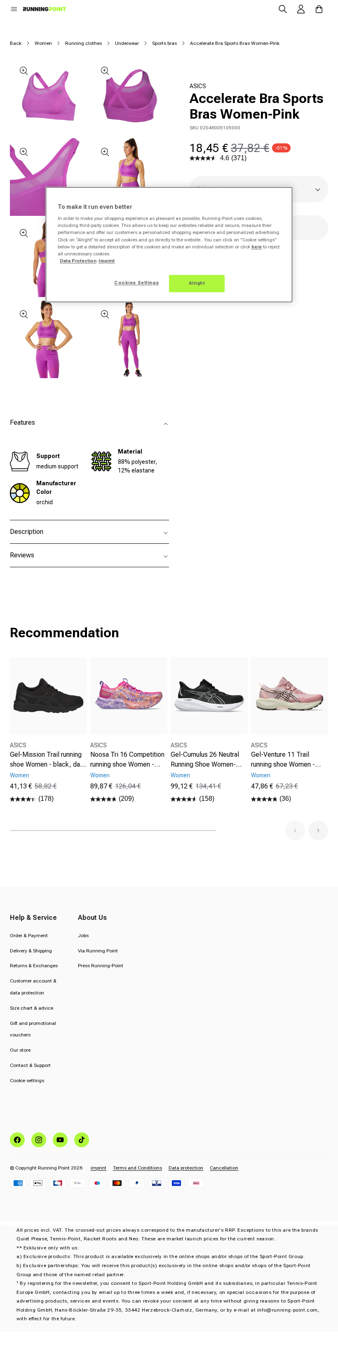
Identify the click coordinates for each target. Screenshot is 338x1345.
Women (43, 43)
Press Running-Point (100, 965)
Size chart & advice (31, 1008)
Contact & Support (30, 1065)
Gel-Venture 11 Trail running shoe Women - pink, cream (283, 760)
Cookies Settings (136, 282)
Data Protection (78, 261)
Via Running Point (98, 951)
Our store (20, 1050)
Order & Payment (29, 935)
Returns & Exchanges (34, 965)
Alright (197, 283)
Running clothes (83, 43)
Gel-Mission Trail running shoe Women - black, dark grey (47, 760)
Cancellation (224, 1168)
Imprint (107, 261)
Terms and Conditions (137, 1168)
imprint (98, 1168)
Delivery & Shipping (31, 951)
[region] (169, 244)
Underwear (127, 43)
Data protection (186, 1168)
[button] (14, 9)
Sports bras (164, 43)
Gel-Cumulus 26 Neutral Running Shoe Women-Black (205, 760)
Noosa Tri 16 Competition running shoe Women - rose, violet (127, 760)
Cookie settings (27, 1080)
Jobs (83, 935)
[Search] (283, 9)
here (256, 247)
